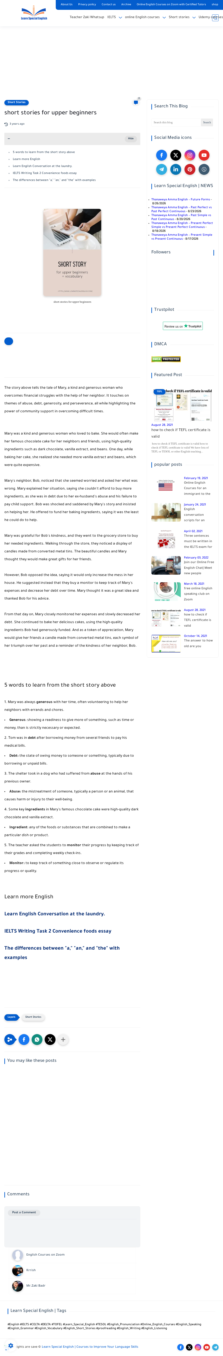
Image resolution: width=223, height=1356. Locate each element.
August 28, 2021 (162, 425)
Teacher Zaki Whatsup (87, 17)
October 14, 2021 (195, 636)
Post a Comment (24, 1212)
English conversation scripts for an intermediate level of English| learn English (197, 516)
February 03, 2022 (196, 558)
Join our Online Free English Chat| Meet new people (199, 568)
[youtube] (204, 155)
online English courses (142, 17)
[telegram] (161, 169)
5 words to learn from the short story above (44, 152)
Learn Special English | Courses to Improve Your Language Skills (90, 1347)
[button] (24, 1039)
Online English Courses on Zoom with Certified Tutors (171, 4)
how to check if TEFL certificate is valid (180, 433)
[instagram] (189, 155)
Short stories (179, 17)
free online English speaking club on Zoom (198, 594)
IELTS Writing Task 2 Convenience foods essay (45, 173)
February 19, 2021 (196, 478)
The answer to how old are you (198, 643)
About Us (67, 4)
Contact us (109, 4)
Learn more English (26, 159)
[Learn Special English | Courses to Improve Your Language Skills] (34, 12)
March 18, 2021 (194, 584)
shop (215, 4)
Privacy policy (87, 4)
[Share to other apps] (63, 1039)
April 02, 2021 (193, 531)
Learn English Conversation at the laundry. (42, 166)
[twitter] (175, 155)
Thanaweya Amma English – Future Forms (180, 199)
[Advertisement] (111, 65)
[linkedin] (175, 169)
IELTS (111, 17)
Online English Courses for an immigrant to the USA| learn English (197, 489)
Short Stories (16, 102)
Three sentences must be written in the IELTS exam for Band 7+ (198, 542)
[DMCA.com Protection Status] (166, 361)
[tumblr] (204, 169)
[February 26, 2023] (4, 997)
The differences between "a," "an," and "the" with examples (54, 180)
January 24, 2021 (195, 505)
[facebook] (161, 155)
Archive (126, 4)
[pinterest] (189, 169)
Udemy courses (211, 17)
